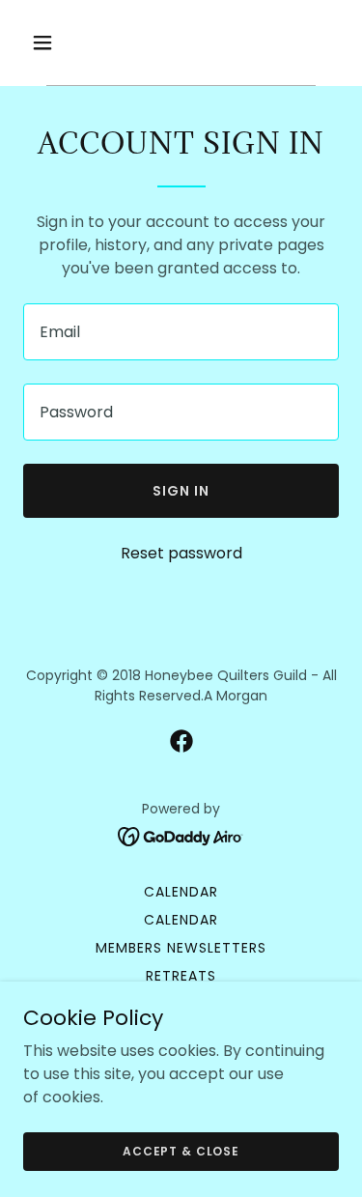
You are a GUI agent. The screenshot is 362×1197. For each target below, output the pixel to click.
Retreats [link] (181, 975)
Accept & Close (181, 1150)
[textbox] (181, 331)
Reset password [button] (181, 553)
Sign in (181, 490)
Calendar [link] (181, 891)
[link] (181, 741)
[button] (59, 42)
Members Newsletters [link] (181, 947)
